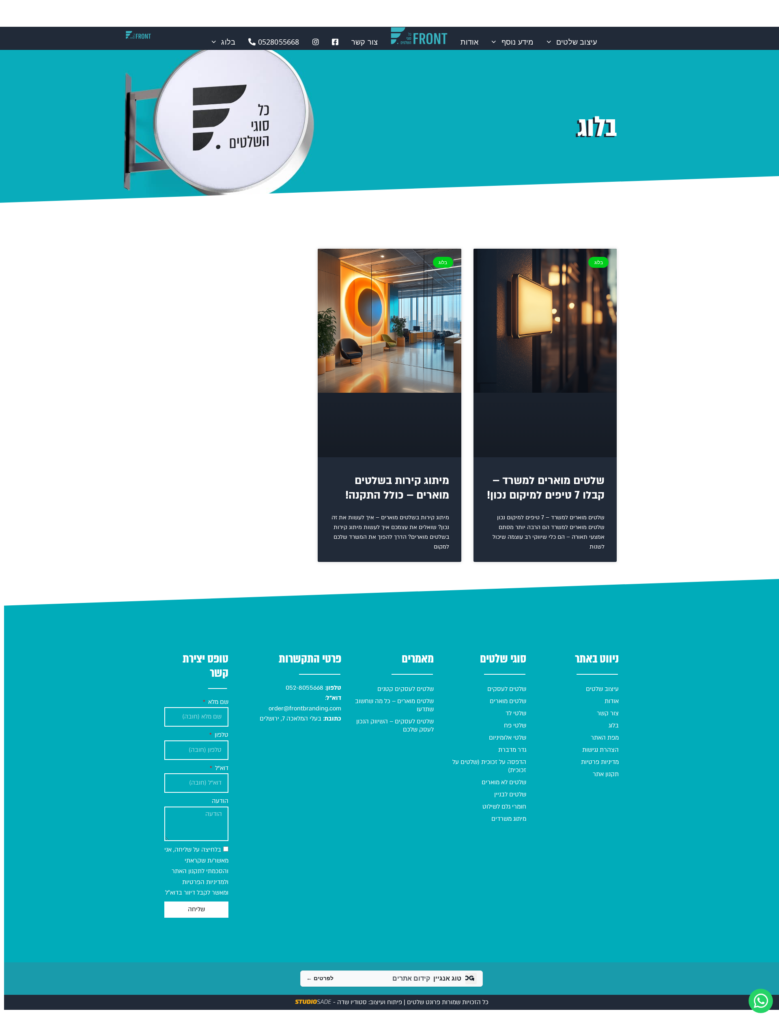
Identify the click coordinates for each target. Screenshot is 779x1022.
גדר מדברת (512, 750)
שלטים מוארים (508, 701)
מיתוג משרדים (508, 819)
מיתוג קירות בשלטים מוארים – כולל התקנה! (397, 488)
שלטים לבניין (510, 794)
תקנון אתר (606, 774)
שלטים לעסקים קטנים (405, 689)
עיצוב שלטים (576, 42)
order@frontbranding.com (305, 708)
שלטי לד (516, 713)
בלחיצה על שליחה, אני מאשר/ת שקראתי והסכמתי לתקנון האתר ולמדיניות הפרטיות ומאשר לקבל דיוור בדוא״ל (196, 871)
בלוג (228, 42)
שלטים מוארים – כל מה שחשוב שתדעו (394, 705)
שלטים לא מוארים (504, 782)
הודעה (220, 801)
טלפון (220, 735)
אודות (469, 42)
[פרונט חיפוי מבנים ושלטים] (138, 35)
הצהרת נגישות (600, 750)
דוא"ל (220, 768)
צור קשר (364, 42)
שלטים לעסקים (506, 689)
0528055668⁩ (277, 42)
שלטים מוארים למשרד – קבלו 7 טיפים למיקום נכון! (546, 488)
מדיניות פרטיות (600, 762)
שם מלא (217, 702)
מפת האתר (605, 738)
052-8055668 (303, 688)
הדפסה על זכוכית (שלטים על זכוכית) (489, 766)
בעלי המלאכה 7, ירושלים (290, 718)
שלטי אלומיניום (507, 738)
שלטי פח (515, 725)
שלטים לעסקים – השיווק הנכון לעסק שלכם (395, 725)
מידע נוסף (517, 42)
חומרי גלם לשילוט (504, 807)
